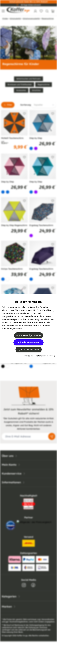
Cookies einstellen (30, 349)
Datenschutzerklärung (45, 356)
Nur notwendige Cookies (28, 335)
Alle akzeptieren (30, 342)
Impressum (28, 356)
